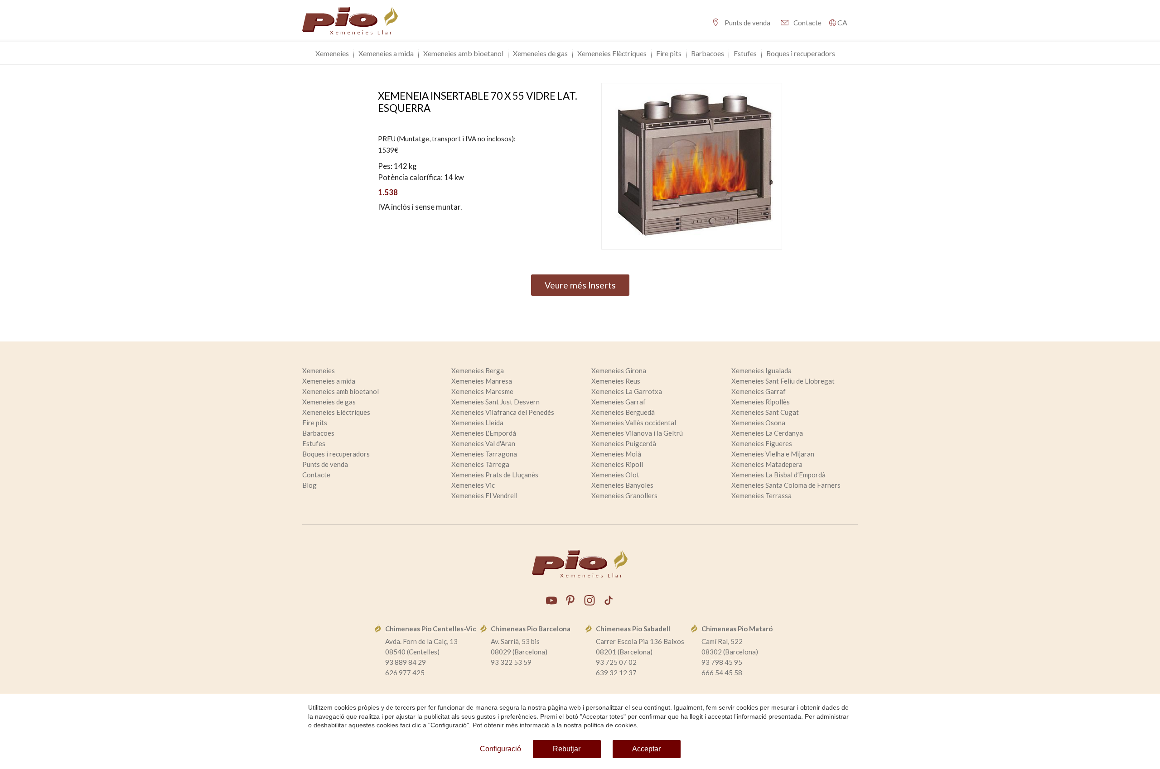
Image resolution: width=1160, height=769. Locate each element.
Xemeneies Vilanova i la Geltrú (637, 433)
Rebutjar (566, 749)
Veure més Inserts (580, 285)
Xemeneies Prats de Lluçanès (494, 475)
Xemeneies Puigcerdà (623, 443)
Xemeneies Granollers (624, 495)
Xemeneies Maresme (482, 391)
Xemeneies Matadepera (766, 464)
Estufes (745, 53)
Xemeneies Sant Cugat (765, 412)
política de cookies (610, 725)
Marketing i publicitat (491, 303)
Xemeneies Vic (473, 485)
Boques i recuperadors (800, 53)
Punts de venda (747, 23)
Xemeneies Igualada (761, 370)
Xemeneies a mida (386, 53)
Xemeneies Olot (615, 475)
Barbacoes (707, 53)
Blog (309, 485)
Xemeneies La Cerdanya (767, 433)
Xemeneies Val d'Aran (483, 443)
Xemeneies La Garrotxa (626, 391)
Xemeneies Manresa (481, 381)
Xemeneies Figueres (761, 443)
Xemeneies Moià (616, 454)
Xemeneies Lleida (477, 422)
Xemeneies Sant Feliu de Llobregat (783, 381)
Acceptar (646, 749)
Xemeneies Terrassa (761, 495)
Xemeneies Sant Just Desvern (495, 402)
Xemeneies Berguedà (623, 412)
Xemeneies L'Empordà (483, 433)
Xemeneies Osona (758, 422)
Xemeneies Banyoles (622, 485)
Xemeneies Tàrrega (480, 464)
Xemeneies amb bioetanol (463, 53)
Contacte (807, 23)
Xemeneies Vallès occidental (633, 422)
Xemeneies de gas (540, 53)
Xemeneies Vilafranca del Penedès (502, 412)
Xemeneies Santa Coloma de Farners (786, 485)
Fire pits (669, 53)
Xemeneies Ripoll (617, 464)
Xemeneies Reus (615, 381)
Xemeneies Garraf (758, 391)
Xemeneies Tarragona (484, 454)
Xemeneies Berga (477, 370)
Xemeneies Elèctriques (612, 53)
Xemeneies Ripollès (760, 402)
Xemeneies (332, 53)
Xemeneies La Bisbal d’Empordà (778, 475)
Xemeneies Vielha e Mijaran (772, 454)
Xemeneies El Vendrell (484, 495)
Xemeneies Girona (618, 370)
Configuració (500, 749)
